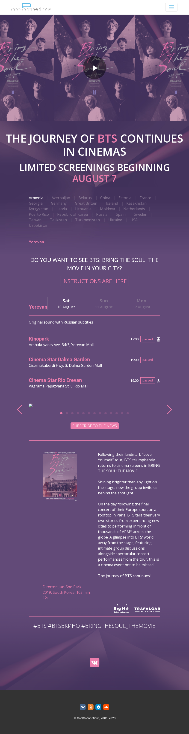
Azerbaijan (61, 197)
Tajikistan (58, 219)
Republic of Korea (72, 214)
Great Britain (86, 203)
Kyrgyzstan (38, 208)
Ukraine (115, 219)
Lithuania (83, 208)
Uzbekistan (38, 225)
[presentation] (20, 409)
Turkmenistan (87, 219)
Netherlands (134, 208)
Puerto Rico (39, 214)
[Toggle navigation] (171, 7)
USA (134, 219)
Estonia (124, 197)
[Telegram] (98, 707)
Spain (121, 214)
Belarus (85, 197)
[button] (61, 413)
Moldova (107, 208)
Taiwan (35, 219)
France (145, 197)
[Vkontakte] (94, 662)
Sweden (140, 214)
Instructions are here (94, 281)
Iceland (112, 203)
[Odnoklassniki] (90, 707)
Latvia (61, 208)
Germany (59, 203)
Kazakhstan (136, 203)
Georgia (36, 203)
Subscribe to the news (94, 425)
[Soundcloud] (106, 707)
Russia (101, 214)
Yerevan (36, 241)
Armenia (36, 197)
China (105, 197)
